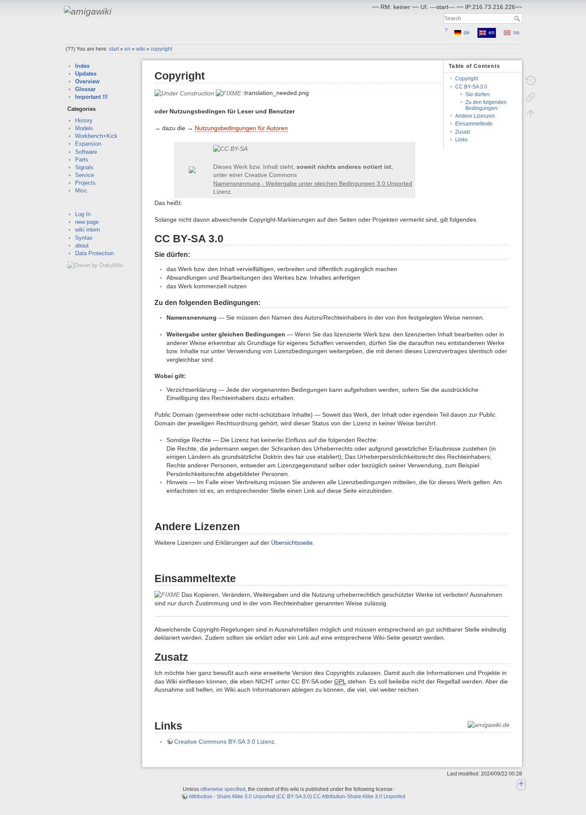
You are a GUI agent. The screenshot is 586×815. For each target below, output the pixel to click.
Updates (86, 73)
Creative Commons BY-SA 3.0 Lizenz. (225, 741)
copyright (161, 49)
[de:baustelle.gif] (184, 92)
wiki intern (87, 229)
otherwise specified (222, 789)
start (114, 49)
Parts (81, 159)
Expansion (88, 143)
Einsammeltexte (473, 124)
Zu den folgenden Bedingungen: (486, 105)
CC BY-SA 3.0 (471, 87)
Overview (87, 81)
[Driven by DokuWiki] (95, 265)
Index (82, 66)
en (127, 49)
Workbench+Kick (96, 136)
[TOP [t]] (521, 785)
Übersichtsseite (292, 542)
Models (84, 128)
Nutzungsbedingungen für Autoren (241, 128)
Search (518, 18)
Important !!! (91, 97)
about (82, 245)
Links (461, 140)
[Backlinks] (531, 97)
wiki (140, 49)
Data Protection (94, 253)
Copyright (466, 79)
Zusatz (463, 132)
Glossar (85, 89)
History (84, 120)
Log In (83, 214)
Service (84, 175)
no (517, 33)
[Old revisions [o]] (531, 81)
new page (87, 222)
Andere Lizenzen (475, 116)
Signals (84, 167)
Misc (81, 190)
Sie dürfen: (478, 95)
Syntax (84, 238)
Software (86, 152)
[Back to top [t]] (531, 113)
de (467, 33)
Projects (85, 183)
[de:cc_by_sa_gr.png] (312, 149)
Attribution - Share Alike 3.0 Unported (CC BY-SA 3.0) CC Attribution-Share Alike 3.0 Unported (297, 797)
